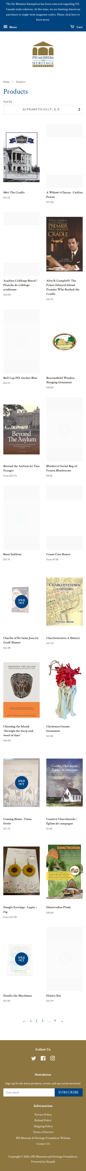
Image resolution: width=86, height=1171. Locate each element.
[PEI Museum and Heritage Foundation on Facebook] (43, 1059)
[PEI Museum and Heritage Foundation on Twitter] (33, 1059)
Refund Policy (43, 1120)
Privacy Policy (43, 1115)
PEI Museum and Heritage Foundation (54, 1157)
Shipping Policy (43, 1126)
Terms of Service (43, 1132)
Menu (13, 27)
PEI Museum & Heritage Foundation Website (43, 1138)
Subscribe (68, 1092)
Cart (79, 27)
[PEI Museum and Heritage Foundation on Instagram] (52, 1059)
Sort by (7, 101)
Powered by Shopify (43, 1162)
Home (6, 82)
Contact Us (43, 1144)
